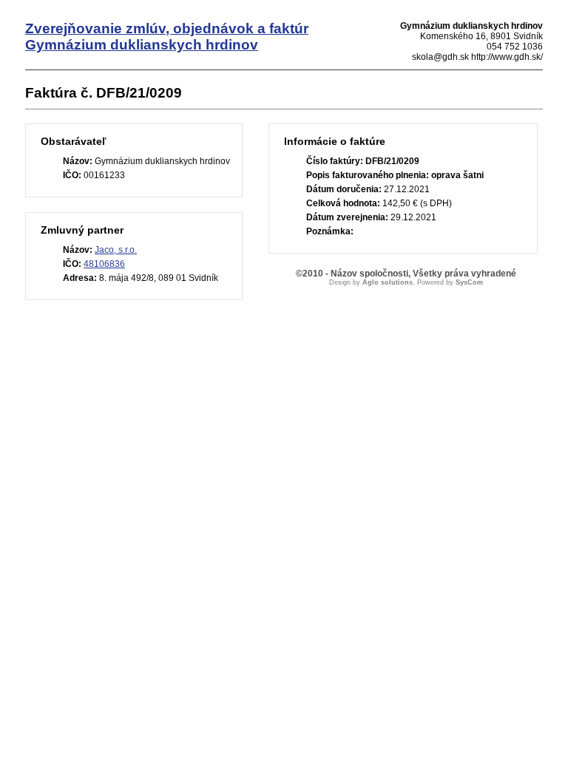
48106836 (104, 264)
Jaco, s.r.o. (116, 250)
